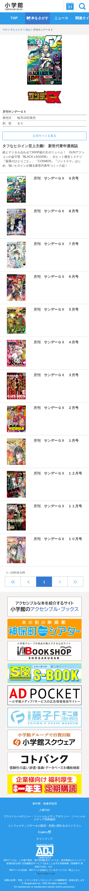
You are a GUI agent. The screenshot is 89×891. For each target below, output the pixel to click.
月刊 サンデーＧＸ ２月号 (56, 408)
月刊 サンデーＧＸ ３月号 (56, 375)
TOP (5, 29)
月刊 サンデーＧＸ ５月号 (56, 309)
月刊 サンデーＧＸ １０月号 (58, 539)
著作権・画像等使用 (44, 803)
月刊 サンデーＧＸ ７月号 (56, 244)
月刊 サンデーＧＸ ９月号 (56, 178)
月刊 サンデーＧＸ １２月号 (58, 473)
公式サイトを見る (44, 136)
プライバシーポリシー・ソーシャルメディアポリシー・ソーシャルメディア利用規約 (44, 818)
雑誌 (27, 29)
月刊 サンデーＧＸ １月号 (56, 440)
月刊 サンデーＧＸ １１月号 (58, 506)
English (42, 832)
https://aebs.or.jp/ (46, 873)
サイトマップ (44, 838)
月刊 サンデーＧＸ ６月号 (56, 277)
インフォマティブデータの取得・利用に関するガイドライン (44, 825)
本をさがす (16, 29)
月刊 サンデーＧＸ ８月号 (56, 211)
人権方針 (44, 809)
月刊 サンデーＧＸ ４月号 (56, 342)
